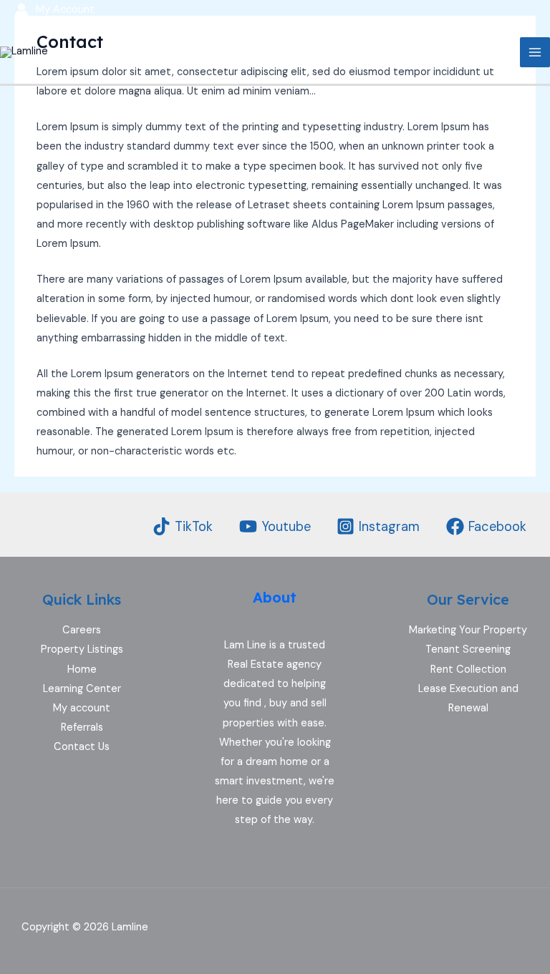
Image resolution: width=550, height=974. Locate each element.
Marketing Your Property (468, 630)
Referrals (82, 727)
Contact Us (82, 747)
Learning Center (82, 689)
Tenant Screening (468, 649)
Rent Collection (468, 669)
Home (82, 669)
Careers (81, 630)
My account (81, 708)
